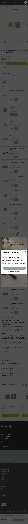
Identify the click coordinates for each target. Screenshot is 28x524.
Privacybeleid (18, 265)
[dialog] (14, 262)
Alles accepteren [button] (14, 268)
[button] (14, 271)
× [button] (25, 251)
